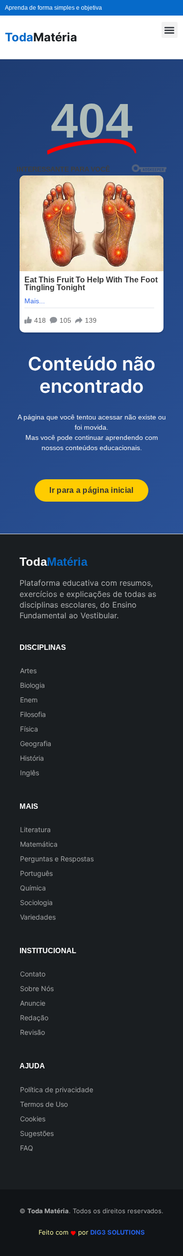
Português (36, 873)
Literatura (35, 829)
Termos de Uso (44, 1104)
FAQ (26, 1148)
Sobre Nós (37, 988)
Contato (32, 974)
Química (33, 888)
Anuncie (32, 1003)
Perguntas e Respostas (57, 859)
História (32, 758)
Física (29, 729)
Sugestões (37, 1133)
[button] (170, 30)
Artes (28, 670)
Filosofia (33, 714)
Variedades (38, 917)
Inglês (29, 772)
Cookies (32, 1119)
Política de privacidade (56, 1089)
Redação (34, 1017)
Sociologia (36, 902)
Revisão (32, 1032)
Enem (29, 700)
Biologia (32, 685)
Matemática (39, 844)
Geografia (35, 743)
